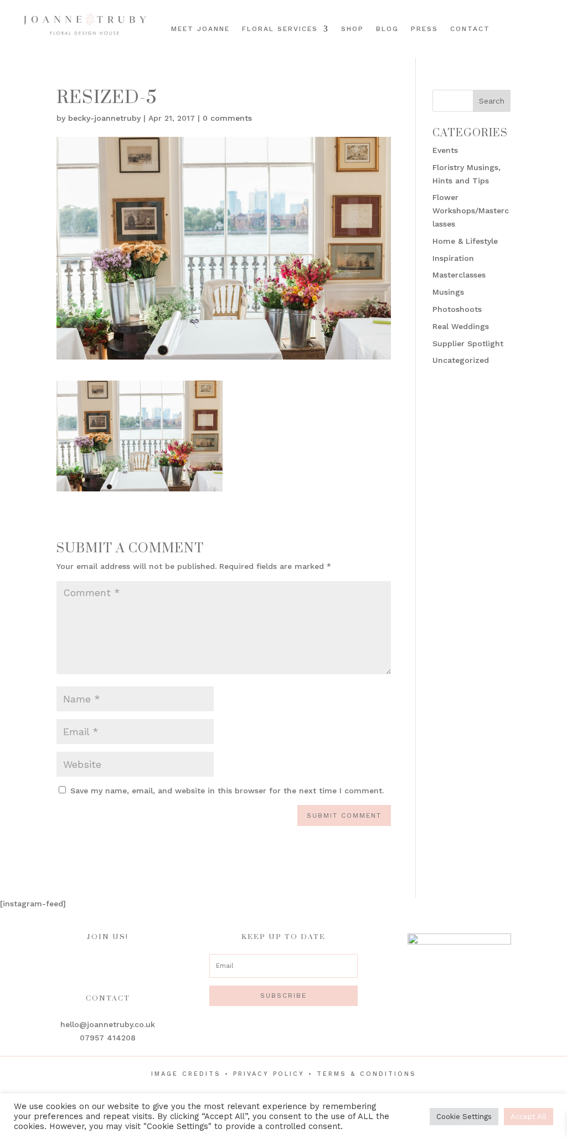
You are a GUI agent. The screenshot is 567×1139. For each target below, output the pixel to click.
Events (445, 150)
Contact (470, 29)
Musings (448, 292)
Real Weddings (460, 326)
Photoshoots (457, 309)
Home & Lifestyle (465, 241)
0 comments (227, 118)
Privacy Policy (269, 1074)
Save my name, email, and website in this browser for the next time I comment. (227, 790)
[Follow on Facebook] (521, 18)
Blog (387, 29)
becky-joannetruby (104, 118)
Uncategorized (460, 360)
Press (424, 29)
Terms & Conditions (366, 1074)
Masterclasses (459, 274)
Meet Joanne (200, 29)
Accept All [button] (529, 1116)
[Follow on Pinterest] (552, 18)
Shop (352, 29)
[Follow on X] (538, 37)
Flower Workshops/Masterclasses (470, 210)
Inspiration (453, 258)
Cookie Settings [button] (464, 1116)
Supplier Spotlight (467, 343)
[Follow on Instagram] (536, 18)
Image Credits (186, 1074)
